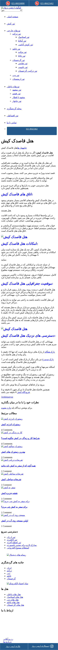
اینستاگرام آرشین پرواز (40, 646)
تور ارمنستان (18, 79)
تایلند (9, 576)
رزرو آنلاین (8, 639)
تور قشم (16, 93)
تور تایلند (16, 49)
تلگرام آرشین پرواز (13, 646)
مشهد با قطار (18, 97)
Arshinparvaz (7, 397)
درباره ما (7, 642)
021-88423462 (32, 129)
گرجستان (11, 578)
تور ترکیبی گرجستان (27, 71)
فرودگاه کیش (23, 392)
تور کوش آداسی (25, 44)
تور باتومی (22, 67)
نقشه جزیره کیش (9, 493)
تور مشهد (16, 90)
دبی (8, 573)
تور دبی (15, 75)
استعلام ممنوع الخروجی (18, 548)
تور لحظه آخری (14, 542)
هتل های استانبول (15, 597)
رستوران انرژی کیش (10, 424)
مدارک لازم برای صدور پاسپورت (22, 545)
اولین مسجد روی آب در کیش (14, 521)
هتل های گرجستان (15, 605)
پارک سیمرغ (48, 359)
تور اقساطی (12, 115)
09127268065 (9, 626)
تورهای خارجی (13, 30)
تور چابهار (16, 101)
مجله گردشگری (14, 108)
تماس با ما (11, 122)
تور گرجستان (18, 60)
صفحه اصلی (12, 16)
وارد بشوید (6, 408)
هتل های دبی (12, 600)
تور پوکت (22, 52)
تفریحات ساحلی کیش (11, 479)
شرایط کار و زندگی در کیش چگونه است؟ (20, 438)
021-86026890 (17, 3)
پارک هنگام (50, 352)
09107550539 (9, 629)
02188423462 (9, 616)
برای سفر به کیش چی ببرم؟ (14, 507)
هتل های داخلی (14, 594)
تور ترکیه (16, 34)
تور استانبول (23, 37)
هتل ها (20, 148)
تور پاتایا (21, 56)
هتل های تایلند (13, 602)
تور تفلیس (22, 63)
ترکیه (9, 570)
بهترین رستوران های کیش (13, 452)
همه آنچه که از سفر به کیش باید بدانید (18, 466)
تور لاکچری (12, 540)
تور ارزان (11, 537)
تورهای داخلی (13, 86)
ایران (9, 568)
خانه (25, 148)
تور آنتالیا (22, 41)
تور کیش (11, 23)
